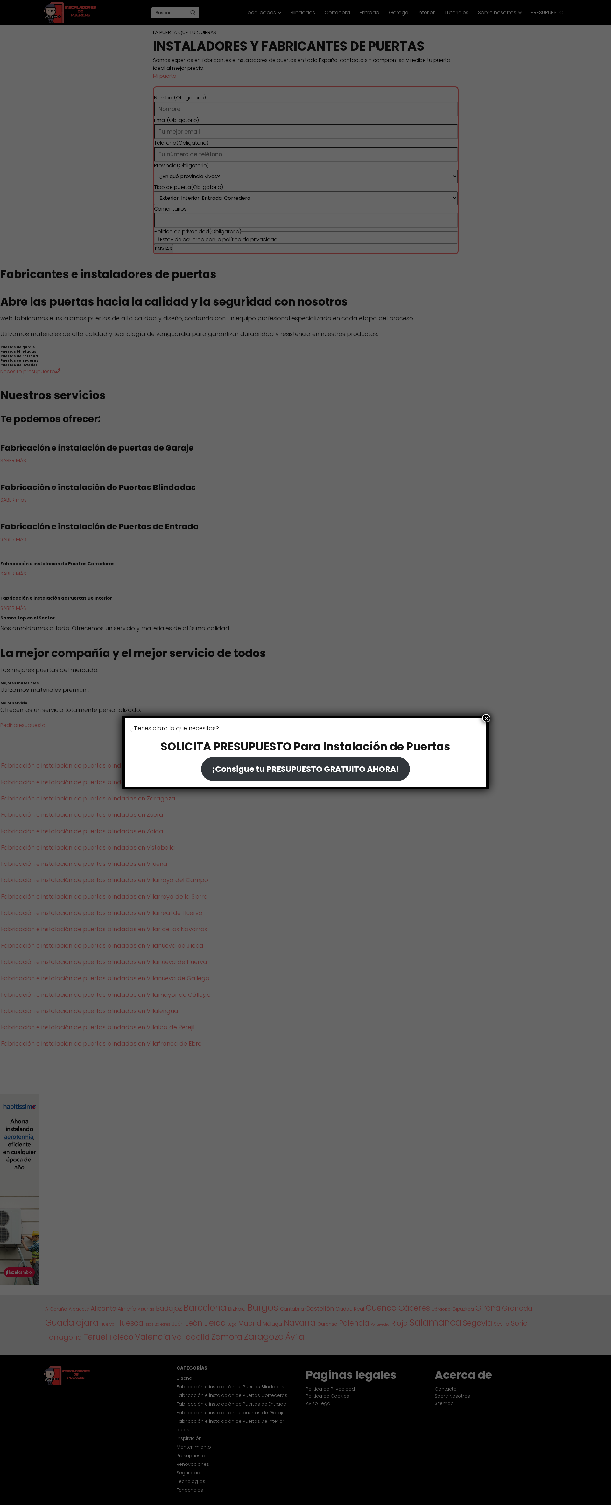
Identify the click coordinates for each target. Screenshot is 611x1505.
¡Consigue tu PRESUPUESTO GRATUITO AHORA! (305, 769)
